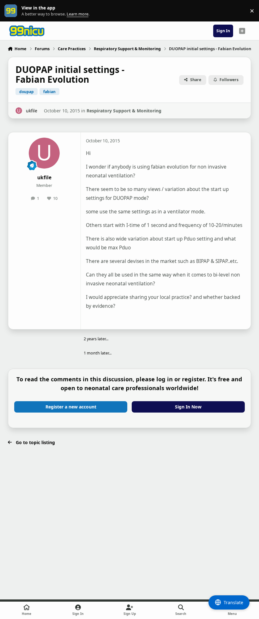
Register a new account (70, 407)
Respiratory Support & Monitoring (124, 111)
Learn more (12, 11)
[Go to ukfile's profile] (18, 110)
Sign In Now (188, 407)
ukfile (31, 111)
